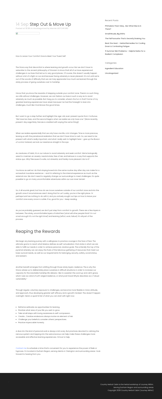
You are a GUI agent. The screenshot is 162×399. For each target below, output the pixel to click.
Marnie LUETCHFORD (59, 28)
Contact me (21, 348)
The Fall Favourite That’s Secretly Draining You (125, 38)
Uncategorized (40, 28)
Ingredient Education (114, 68)
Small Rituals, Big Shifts (115, 33)
